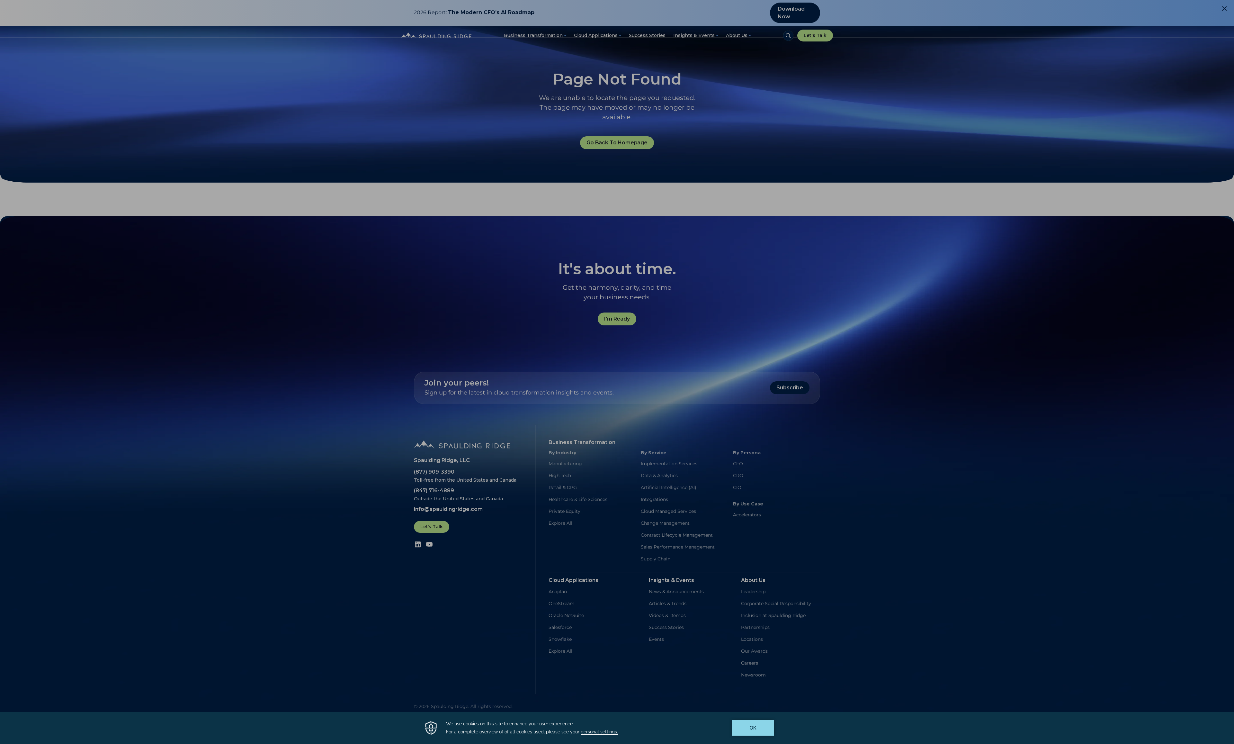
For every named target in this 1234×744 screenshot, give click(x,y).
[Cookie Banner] (617, 728)
